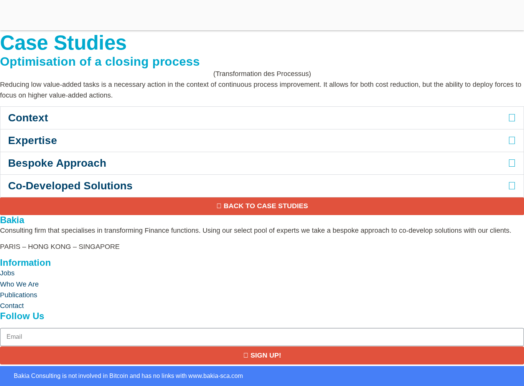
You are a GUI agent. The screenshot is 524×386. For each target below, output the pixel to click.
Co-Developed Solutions (70, 186)
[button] (262, 118)
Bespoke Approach (57, 163)
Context (28, 118)
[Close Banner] (17, 376)
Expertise (32, 140)
